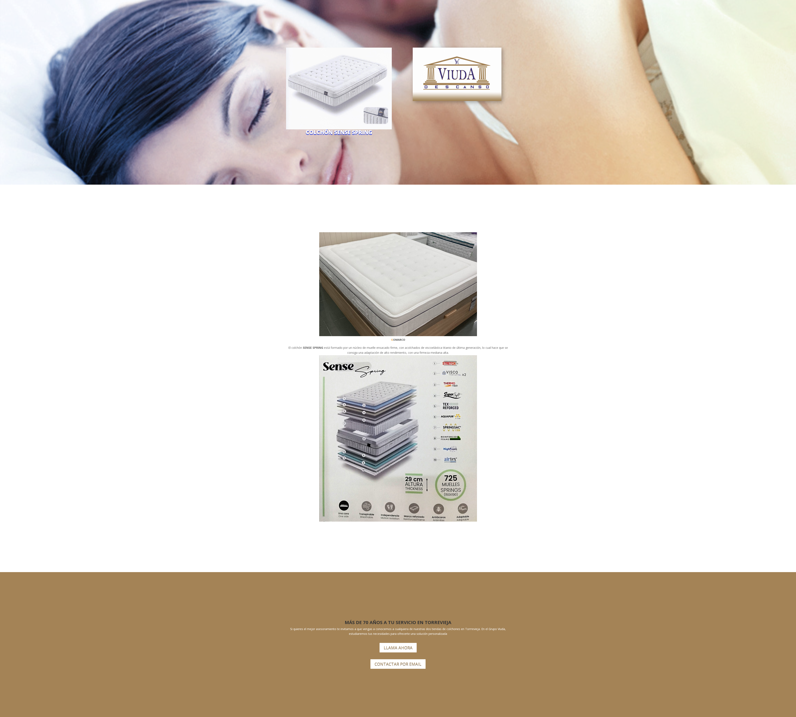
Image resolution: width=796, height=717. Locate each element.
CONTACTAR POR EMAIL (398, 664)
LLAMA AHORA (398, 647)
